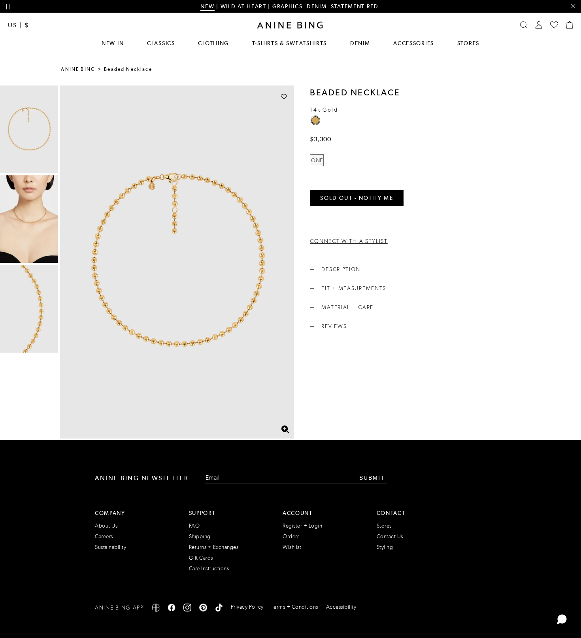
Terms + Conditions (295, 607)
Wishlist (292, 547)
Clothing (213, 43)
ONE (317, 160)
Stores (468, 43)
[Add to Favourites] (284, 96)
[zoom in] (285, 430)
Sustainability (110, 547)
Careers (104, 536)
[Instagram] (187, 609)
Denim (360, 43)
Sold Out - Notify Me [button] (356, 198)
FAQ (194, 525)
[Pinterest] (203, 609)
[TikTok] (219, 609)
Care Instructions (209, 568)
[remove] (573, 6)
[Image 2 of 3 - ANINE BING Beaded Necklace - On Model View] (29, 219)
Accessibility (341, 607)
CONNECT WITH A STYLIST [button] (348, 241)
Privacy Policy (247, 607)
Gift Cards (201, 557)
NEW (207, 6)
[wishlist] (554, 25)
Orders (291, 536)
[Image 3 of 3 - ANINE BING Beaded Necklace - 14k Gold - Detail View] (29, 309)
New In (113, 43)
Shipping (200, 536)
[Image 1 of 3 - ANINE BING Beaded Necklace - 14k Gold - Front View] (29, 129)
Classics (161, 43)
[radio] (315, 120)
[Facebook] (171, 609)
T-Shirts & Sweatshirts (289, 43)
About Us (106, 525)
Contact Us (390, 536)
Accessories (413, 43)
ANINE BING (78, 69)
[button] (177, 262)
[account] (538, 24)
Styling (385, 547)
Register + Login (302, 525)
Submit (372, 478)
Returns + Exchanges (214, 547)
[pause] (8, 7)
